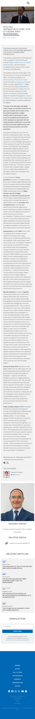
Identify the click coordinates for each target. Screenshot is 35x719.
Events (4, 561)
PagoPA (13, 93)
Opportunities (17, 676)
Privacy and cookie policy (17, 696)
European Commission (22, 82)
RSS (17, 701)
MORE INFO (17, 532)
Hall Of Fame (6, 588)
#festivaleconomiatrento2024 (13, 459)
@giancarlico (16, 474)
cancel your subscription (22, 640)
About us (17, 700)
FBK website (17, 703)
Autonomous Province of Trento (16, 80)
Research (17, 679)
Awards (17, 665)
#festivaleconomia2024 (23, 457)
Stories (17, 686)
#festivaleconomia (9, 457)
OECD (22, 84)
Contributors (17, 698)
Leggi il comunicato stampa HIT (19, 543)
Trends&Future (17, 682)
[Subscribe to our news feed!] (26, 691)
